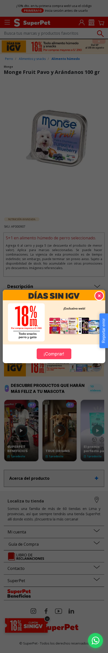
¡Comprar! (54, 353)
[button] (95, 640)
